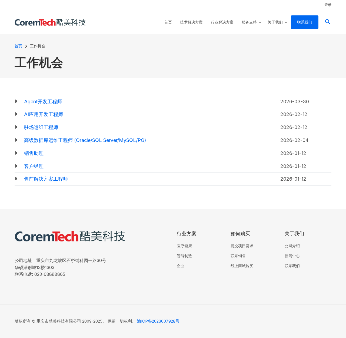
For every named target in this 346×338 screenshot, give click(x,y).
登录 (327, 4)
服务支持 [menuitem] (251, 27)
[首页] (50, 22)
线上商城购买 (242, 265)
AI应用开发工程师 (43, 114)
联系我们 (292, 265)
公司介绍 (292, 245)
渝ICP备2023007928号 (158, 321)
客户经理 (34, 166)
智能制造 (184, 255)
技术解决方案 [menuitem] (191, 22)
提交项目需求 (242, 245)
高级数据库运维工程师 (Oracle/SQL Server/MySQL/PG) (85, 140)
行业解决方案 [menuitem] (222, 22)
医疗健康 (184, 245)
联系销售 (238, 255)
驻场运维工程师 (41, 127)
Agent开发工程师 (43, 101)
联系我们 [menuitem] (304, 22)
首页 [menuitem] (168, 22)
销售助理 (34, 153)
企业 (180, 265)
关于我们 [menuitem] (277, 27)
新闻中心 (292, 255)
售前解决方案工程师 (46, 179)
